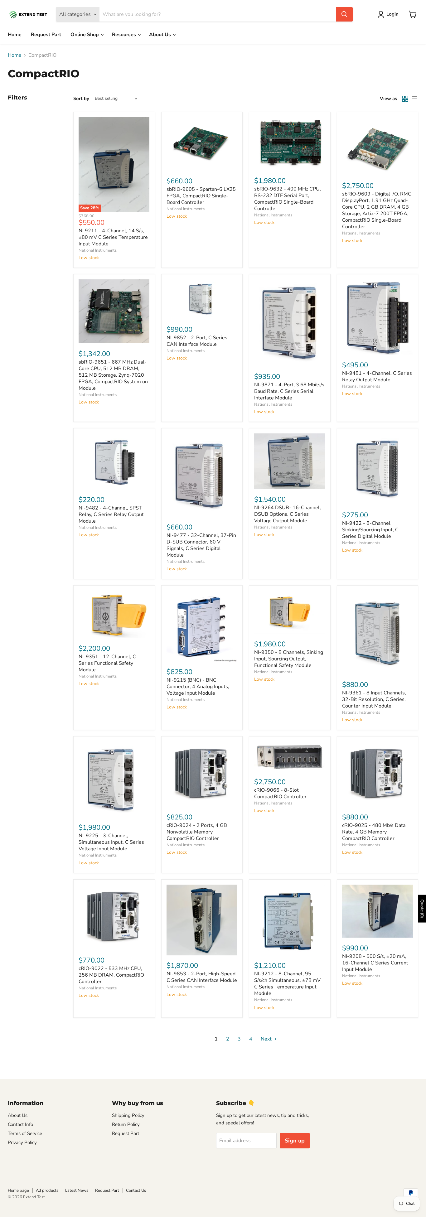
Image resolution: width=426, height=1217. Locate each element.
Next (267, 1039)
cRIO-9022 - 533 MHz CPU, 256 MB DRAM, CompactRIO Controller (111, 975)
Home (15, 34)
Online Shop (85, 34)
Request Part (46, 34)
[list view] (413, 98)
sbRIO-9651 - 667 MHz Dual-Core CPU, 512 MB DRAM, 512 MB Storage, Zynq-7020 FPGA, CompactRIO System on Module (113, 375)
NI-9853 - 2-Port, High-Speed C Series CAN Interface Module (202, 977)
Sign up (295, 1140)
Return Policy (126, 1124)
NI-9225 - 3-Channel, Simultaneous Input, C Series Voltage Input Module (111, 842)
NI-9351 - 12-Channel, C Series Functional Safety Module (107, 663)
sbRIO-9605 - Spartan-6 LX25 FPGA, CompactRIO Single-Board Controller (201, 196)
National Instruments (98, 250)
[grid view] (405, 98)
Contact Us (136, 1190)
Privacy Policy (22, 1142)
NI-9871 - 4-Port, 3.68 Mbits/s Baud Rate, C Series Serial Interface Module (289, 391)
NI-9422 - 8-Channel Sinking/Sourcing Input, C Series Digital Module (370, 530)
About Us (160, 34)
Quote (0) (422, 909)
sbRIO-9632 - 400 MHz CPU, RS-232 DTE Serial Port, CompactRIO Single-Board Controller (287, 199)
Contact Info (20, 1124)
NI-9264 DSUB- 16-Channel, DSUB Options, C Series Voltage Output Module (287, 514)
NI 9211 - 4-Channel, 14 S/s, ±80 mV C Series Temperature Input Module (113, 237)
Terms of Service (25, 1133)
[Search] (344, 14)
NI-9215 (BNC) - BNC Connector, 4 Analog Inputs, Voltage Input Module (198, 687)
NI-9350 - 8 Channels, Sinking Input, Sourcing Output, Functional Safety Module (288, 659)
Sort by (81, 98)
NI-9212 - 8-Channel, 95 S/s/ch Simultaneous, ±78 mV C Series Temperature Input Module (287, 983)
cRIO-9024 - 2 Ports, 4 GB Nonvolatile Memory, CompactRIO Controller (197, 832)
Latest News (76, 1190)
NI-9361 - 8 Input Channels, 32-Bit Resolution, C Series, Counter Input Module (374, 699)
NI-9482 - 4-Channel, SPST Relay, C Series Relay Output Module (111, 514)
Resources (124, 34)
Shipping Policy (128, 1115)
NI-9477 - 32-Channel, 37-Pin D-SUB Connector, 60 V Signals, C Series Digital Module (201, 545)
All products (47, 1190)
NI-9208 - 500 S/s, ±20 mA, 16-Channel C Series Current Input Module (375, 963)
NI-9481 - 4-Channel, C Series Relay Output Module (377, 376)
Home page (18, 1190)
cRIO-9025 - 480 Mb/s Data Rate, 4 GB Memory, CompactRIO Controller (373, 832)
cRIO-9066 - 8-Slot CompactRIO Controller (280, 793)
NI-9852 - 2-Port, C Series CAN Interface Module (197, 341)
